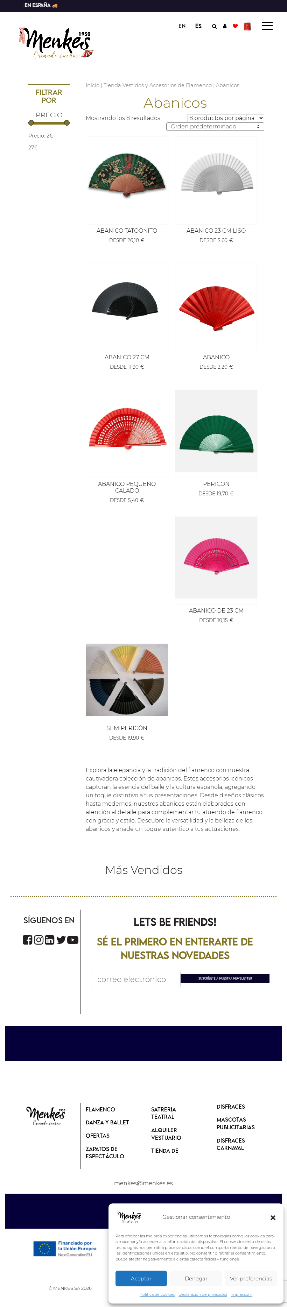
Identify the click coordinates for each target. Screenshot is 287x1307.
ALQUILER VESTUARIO (166, 1133)
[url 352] (216, 178)
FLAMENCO (100, 1109)
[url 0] (129, 1217)
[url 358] (127, 431)
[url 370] (72, 940)
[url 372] (46, 1116)
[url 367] (38, 940)
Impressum (241, 1294)
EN (182, 25)
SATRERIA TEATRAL (163, 1113)
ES (198, 25)
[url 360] (216, 431)
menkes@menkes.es (143, 1183)
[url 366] (27, 940)
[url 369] (61, 940)
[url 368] (49, 940)
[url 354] (127, 304)
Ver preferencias (251, 1278)
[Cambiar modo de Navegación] (267, 25)
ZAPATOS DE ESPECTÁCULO (105, 1152)
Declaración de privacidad (202, 1294)
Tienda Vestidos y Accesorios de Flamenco (158, 85)
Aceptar (141, 1278)
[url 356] (216, 304)
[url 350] (127, 178)
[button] (273, 1217)
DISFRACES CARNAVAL (231, 1144)
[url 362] (216, 558)
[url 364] (127, 680)
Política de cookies (157, 1294)
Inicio (92, 85)
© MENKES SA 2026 (70, 1288)
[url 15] (248, 25)
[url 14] (235, 25)
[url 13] (224, 25)
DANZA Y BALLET (107, 1122)
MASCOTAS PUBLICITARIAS (236, 1123)
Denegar (196, 1278)
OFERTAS (98, 1135)
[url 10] (62, 41)
